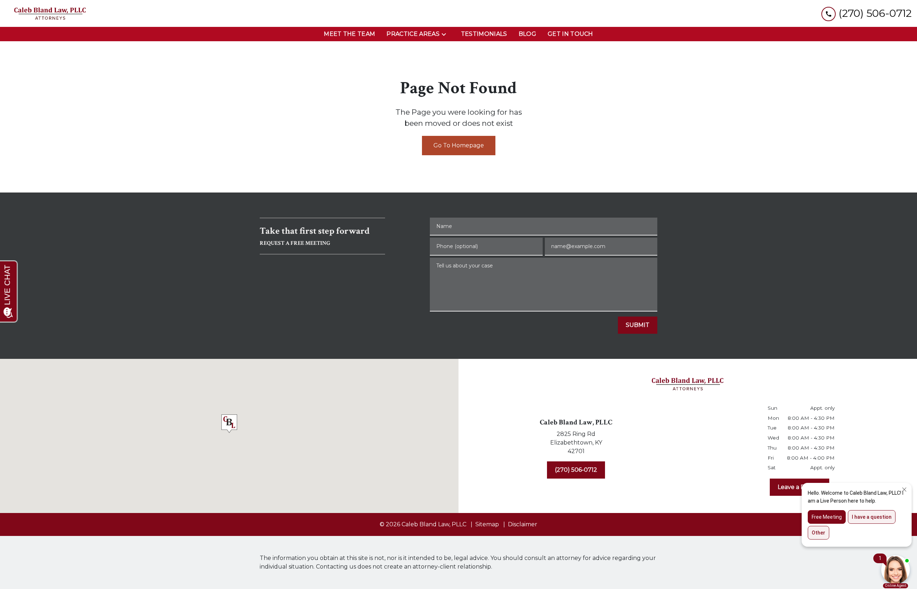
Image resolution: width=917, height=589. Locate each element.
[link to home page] (50, 13)
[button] (229, 425)
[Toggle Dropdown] (446, 34)
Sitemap (487, 524)
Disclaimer (522, 524)
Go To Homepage (458, 145)
